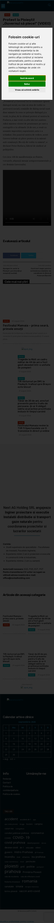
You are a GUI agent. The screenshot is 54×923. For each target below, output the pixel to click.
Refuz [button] (27, 84)
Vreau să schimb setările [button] (27, 90)
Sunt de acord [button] (27, 78)
